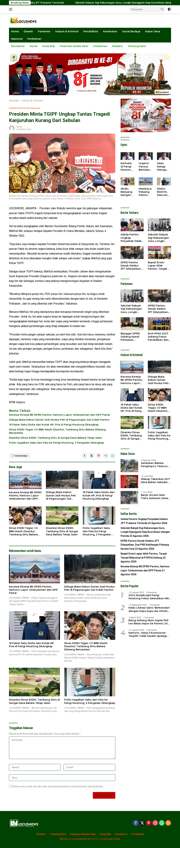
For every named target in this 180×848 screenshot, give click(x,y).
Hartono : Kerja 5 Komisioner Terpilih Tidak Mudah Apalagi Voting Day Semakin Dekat (147, 634)
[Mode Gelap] (169, 9)
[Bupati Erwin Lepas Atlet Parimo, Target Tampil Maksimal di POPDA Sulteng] (159, 252)
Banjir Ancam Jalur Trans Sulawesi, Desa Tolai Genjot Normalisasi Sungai (154, 496)
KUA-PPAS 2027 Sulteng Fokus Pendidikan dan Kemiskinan (158, 337)
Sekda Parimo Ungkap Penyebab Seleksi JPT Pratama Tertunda (132, 238)
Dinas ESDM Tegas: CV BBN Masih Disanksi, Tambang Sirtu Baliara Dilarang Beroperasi (57, 431)
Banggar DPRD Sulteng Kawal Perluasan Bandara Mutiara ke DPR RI (131, 337)
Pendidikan (90, 31)
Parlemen (44, 31)
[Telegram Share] (105, 455)
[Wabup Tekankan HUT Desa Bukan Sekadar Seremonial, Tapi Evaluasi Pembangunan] (129, 481)
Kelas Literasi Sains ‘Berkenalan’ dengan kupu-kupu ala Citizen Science (149, 609)
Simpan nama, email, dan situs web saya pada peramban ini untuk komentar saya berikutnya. (58, 786)
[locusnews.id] (24, 20)
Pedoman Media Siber (74, 46)
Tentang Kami (137, 46)
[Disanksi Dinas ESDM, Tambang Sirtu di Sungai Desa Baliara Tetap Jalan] (62, 515)
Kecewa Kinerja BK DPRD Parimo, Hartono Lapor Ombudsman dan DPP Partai (59, 414)
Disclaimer (18, 46)
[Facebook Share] (84, 455)
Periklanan (34, 38)
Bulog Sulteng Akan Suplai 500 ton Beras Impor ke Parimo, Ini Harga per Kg (148, 622)
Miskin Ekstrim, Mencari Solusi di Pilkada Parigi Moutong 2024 (163, 192)
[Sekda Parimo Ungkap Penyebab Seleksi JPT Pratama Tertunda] (132, 224)
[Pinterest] (149, 823)
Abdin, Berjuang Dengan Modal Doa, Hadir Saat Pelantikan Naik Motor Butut (127, 192)
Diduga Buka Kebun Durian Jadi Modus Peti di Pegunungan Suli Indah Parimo (59, 419)
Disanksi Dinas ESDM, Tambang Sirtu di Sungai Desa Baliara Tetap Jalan (55, 437)
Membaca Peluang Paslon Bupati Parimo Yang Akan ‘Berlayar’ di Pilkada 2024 (146, 192)
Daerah (28, 31)
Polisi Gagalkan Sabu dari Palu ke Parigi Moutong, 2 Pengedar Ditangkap (56, 442)
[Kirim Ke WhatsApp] (112, 455)
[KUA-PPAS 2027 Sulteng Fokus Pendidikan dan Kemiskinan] (159, 323)
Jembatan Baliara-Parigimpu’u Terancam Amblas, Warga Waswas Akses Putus (155, 464)
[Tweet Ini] (91, 455)
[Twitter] (142, 823)
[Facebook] (136, 823)
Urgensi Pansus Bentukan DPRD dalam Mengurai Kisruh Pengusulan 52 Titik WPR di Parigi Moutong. (145, 166)
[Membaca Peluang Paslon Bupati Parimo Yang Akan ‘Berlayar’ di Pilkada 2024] (146, 181)
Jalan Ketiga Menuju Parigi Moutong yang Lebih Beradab (163, 166)
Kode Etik (48, 46)
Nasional (16, 38)
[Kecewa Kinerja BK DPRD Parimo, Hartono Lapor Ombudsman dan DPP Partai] (25, 480)
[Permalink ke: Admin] (12, 128)
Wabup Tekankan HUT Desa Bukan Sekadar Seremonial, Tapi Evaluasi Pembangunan (155, 480)
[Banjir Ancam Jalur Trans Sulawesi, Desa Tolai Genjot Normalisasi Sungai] (129, 497)
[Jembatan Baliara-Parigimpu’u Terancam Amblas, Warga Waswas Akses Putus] (129, 465)
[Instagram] (155, 823)
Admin (19, 126)
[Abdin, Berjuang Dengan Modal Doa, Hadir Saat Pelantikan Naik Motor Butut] (128, 181)
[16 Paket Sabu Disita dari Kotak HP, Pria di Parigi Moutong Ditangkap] (99, 480)
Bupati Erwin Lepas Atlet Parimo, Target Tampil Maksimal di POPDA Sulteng (159, 265)
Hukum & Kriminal (66, 31)
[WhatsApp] (162, 823)
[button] (162, 9)
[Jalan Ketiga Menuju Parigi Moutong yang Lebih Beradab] (164, 156)
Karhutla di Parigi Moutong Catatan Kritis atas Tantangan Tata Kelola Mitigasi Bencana (127, 166)
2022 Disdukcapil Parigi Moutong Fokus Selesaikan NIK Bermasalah (148, 597)
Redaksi (117, 46)
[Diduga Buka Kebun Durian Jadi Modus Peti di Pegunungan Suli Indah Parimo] (62, 480)
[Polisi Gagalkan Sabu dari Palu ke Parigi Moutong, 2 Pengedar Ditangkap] (99, 515)
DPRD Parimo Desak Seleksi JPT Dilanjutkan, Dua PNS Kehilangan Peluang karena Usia (131, 265)
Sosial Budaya (131, 31)
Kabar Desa (152, 31)
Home (15, 31)
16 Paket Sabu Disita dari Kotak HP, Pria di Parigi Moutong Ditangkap (54, 424)
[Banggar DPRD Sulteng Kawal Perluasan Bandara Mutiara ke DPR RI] (132, 323)
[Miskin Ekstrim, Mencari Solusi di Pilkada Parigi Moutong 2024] (164, 181)
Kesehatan (110, 31)
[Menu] (11, 9)
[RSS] (168, 823)
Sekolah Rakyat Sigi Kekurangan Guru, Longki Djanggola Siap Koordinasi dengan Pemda (100, 2)
